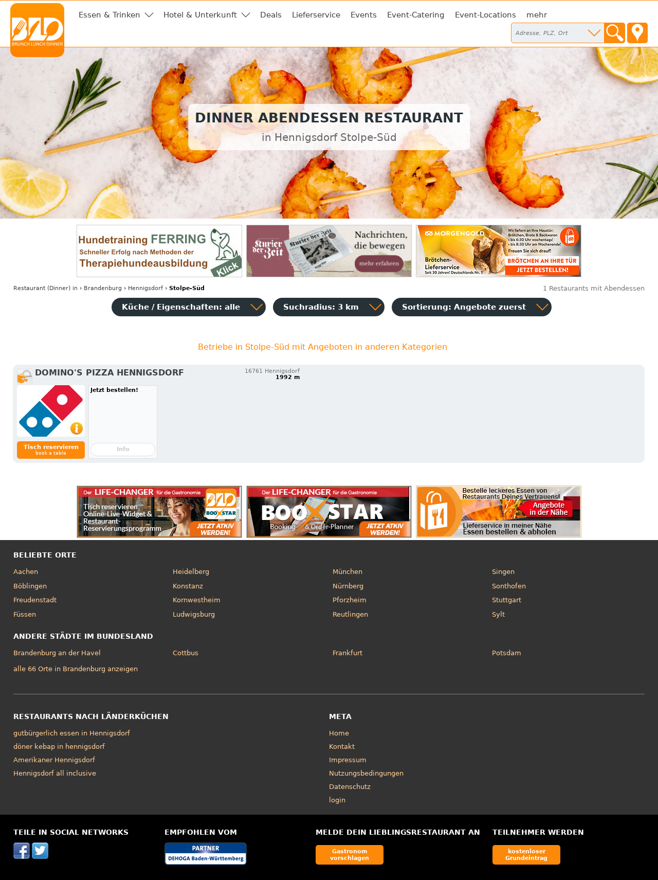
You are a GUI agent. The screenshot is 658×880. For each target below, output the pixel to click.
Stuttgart (506, 600)
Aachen (25, 572)
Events (364, 15)
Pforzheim (350, 600)
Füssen (24, 614)
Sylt (498, 614)
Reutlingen (350, 614)
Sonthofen (509, 586)
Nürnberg (348, 586)
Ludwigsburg (194, 614)
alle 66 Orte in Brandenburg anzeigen (75, 669)
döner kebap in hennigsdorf (59, 746)
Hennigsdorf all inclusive (54, 773)
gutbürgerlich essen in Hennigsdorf (71, 733)
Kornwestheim (197, 600)
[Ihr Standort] (637, 33)
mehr (536, 15)
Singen (503, 572)
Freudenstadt (35, 600)
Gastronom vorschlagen (349, 854)
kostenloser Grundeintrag (526, 854)
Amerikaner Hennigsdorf (54, 760)
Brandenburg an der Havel (57, 653)
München (347, 572)
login (337, 800)
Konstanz (188, 586)
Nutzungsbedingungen (366, 773)
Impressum (348, 760)
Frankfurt (347, 653)
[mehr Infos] (51, 411)
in (45, 288)
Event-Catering (416, 15)
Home (339, 733)
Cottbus (185, 653)
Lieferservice (316, 15)
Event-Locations (485, 15)
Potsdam (506, 653)
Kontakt (342, 746)
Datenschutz (350, 787)
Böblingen (30, 586)
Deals (271, 15)
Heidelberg (191, 572)
